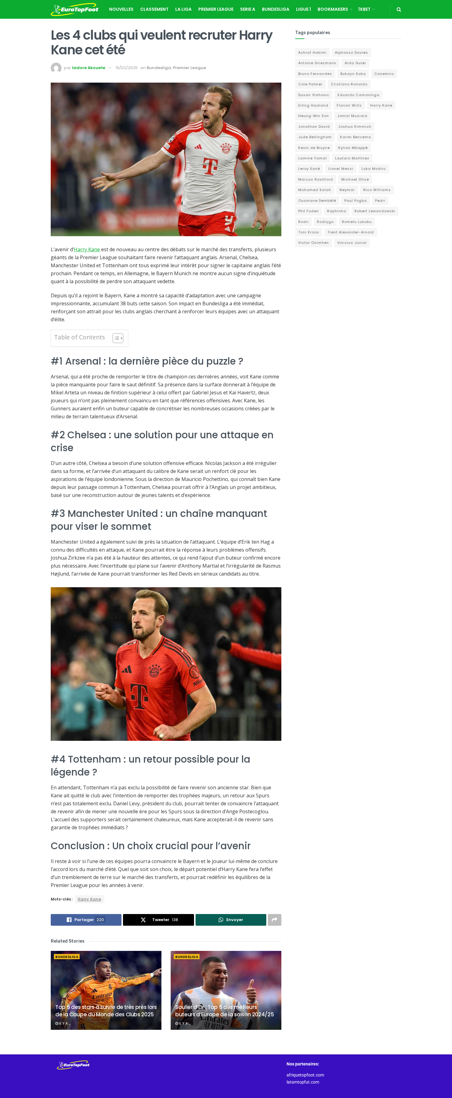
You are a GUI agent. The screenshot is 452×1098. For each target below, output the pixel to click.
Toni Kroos (308, 232)
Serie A (247, 9)
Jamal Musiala (352, 115)
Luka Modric (374, 168)
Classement (154, 9)
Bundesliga (275, 9)
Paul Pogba (355, 200)
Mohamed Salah (314, 189)
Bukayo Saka (353, 73)
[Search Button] (399, 9)
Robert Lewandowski (375, 211)
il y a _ (64, 1023)
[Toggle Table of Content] (115, 338)
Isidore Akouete (88, 68)
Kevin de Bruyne (314, 147)
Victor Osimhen (313, 242)
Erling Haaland (313, 105)
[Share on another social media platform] (274, 920)
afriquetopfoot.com (305, 1075)
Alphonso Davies (351, 52)
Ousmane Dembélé (317, 200)
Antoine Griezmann (317, 63)
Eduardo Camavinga (358, 94)
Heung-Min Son (313, 115)
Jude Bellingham (315, 137)
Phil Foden (308, 211)
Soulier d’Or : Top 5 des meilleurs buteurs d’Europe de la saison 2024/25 (224, 1010)
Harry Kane (87, 249)
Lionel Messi (340, 168)
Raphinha (336, 211)
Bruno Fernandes (315, 73)
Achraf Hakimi (312, 52)
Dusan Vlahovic (313, 94)
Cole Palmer (310, 84)
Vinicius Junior (352, 242)
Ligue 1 (303, 9)
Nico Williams (377, 189)
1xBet (364, 9)
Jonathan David (314, 126)
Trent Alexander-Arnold (350, 232)
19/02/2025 (127, 68)
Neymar (347, 189)
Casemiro (384, 73)
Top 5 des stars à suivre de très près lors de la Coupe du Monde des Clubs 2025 (106, 1010)
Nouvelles (121, 9)
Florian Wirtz (349, 105)
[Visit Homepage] (74, 9)
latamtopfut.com (303, 1082)
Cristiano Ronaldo (349, 84)
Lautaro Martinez (352, 158)
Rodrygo (325, 221)
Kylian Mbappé (353, 147)
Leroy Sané (309, 168)
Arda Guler (355, 63)
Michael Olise (355, 179)
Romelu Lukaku (357, 221)
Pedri (380, 200)
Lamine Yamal (312, 158)
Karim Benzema (355, 137)
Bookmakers (333, 9)
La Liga (183, 9)
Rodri (303, 221)
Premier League (215, 9)
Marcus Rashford (315, 179)
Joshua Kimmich (354, 126)
